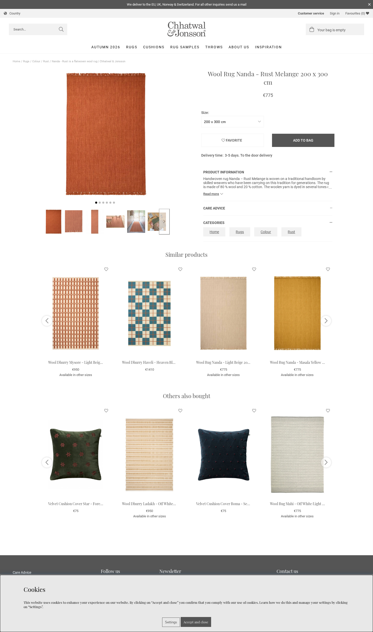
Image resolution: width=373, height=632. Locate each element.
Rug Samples (184, 47)
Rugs (131, 47)
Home (16, 61)
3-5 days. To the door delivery (248, 155)
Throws (214, 47)
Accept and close (195, 622)
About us (239, 47)
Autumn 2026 (105, 47)
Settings (171, 622)
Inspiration (268, 47)
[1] (105, 134)
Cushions (153, 47)
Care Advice (22, 572)
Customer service (311, 13)
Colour (36, 61)
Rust (46, 61)
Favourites (355, 13)
